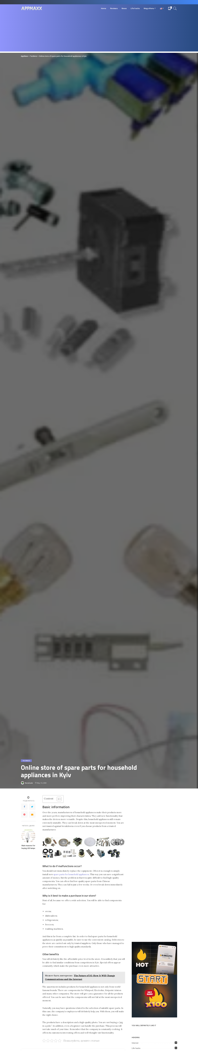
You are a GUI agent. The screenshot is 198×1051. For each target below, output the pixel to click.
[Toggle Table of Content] (58, 799)
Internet (135, 1043)
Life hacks (136, 1048)
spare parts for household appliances (71, 874)
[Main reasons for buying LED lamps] (28, 836)
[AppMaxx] (31, 8)
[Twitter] (32, 806)
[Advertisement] (99, 32)
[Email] (32, 814)
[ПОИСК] (175, 8)
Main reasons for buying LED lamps (28, 847)
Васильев (29, 783)
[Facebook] (24, 806)
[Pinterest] (24, 814)
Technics (26, 761)
